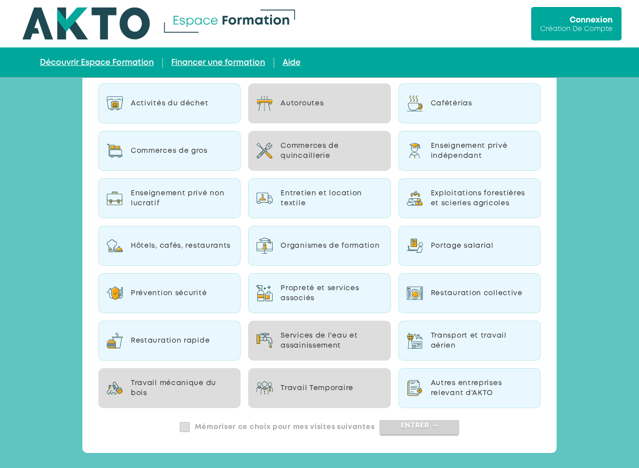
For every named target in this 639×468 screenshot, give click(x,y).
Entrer (419, 425)
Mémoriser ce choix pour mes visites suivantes (285, 427)
